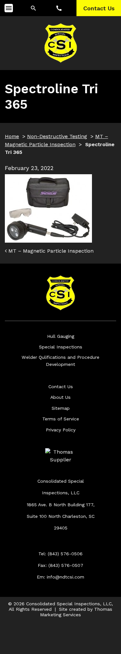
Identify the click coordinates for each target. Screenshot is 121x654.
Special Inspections (60, 346)
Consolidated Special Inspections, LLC (69, 603)
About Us (60, 397)
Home (12, 136)
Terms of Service (60, 418)
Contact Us (60, 386)
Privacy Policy (61, 429)
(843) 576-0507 (65, 565)
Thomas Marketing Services (76, 612)
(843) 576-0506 (65, 553)
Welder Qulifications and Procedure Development (60, 361)
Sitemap (61, 408)
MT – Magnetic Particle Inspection (50, 251)
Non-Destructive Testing (57, 136)
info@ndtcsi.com (65, 576)
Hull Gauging (60, 336)
